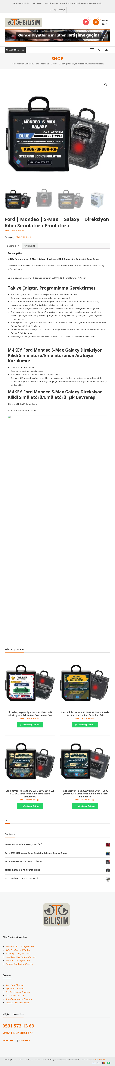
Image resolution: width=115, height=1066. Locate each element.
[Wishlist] (86, 22)
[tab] (13, 245)
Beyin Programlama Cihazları (19, 999)
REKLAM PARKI (100, 1060)
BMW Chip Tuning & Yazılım (18, 950)
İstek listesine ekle (13, 230)
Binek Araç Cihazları (15, 985)
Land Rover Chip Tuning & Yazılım (20, 957)
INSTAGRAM (24, 1040)
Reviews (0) (29, 245)
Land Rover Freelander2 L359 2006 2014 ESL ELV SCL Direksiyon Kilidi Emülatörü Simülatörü (30, 793)
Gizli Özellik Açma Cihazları (18, 992)
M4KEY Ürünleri (25, 63)
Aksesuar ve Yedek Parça (17, 1002)
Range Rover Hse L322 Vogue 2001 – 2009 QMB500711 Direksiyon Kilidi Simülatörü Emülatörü (85, 793)
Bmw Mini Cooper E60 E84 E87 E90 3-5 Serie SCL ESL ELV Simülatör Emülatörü (85, 714)
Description (13, 245)
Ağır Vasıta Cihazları (15, 988)
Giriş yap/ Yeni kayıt (57, 10)
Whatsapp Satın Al (31, 724)
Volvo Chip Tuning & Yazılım (18, 960)
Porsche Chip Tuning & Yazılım (19, 964)
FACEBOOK (8, 1040)
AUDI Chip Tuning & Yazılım (17, 953)
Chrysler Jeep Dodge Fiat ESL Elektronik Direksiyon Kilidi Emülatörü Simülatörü (30, 714)
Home (13, 63)
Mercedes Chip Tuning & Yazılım (20, 946)
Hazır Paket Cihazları (15, 995)
